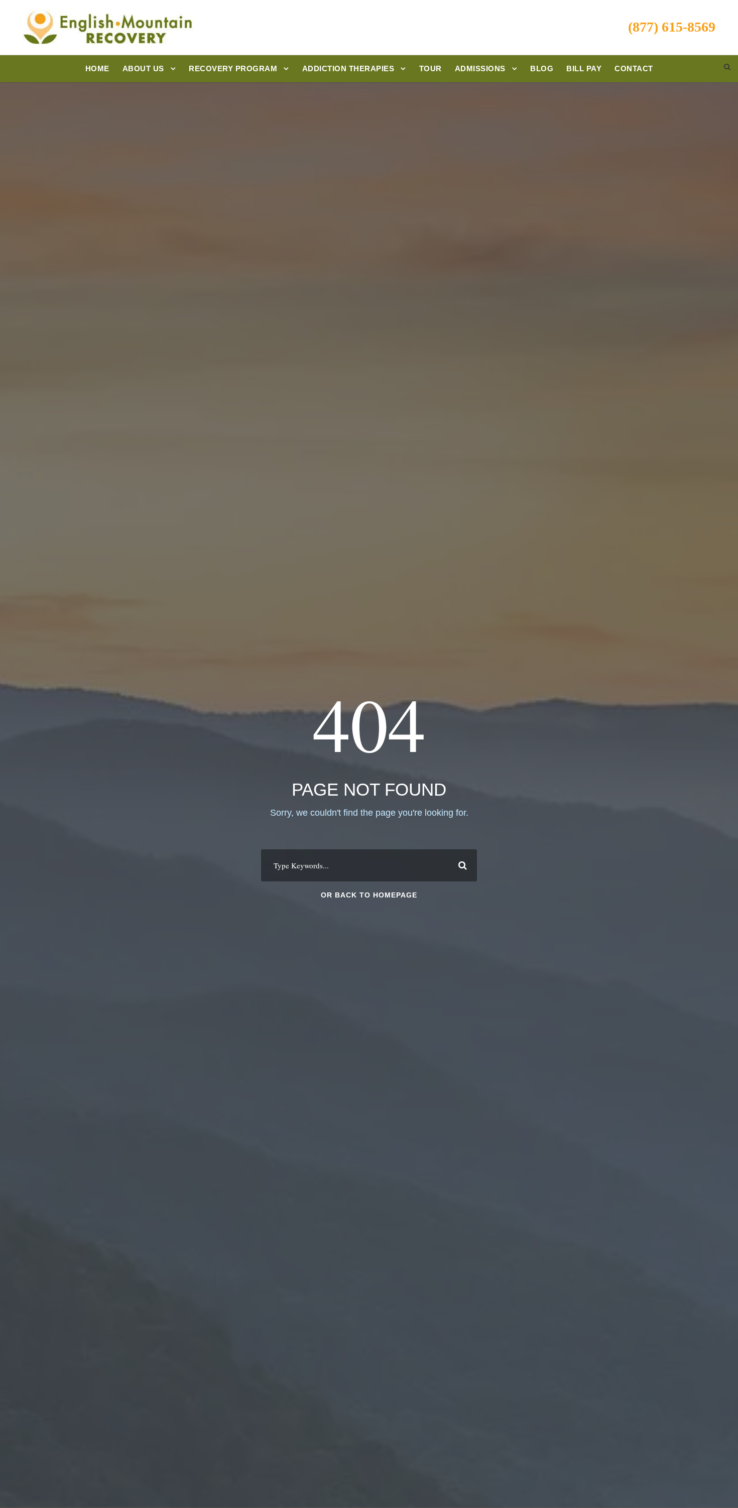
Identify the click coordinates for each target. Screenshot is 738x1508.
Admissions (480, 68)
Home (97, 68)
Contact (633, 68)
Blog (541, 68)
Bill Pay (583, 68)
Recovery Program (233, 68)
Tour (430, 68)
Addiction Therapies (348, 68)
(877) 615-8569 (671, 27)
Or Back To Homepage (369, 895)
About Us (143, 68)
